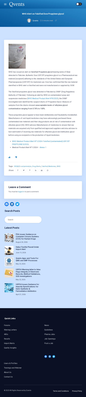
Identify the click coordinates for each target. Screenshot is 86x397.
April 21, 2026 (21, 294)
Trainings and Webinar (13, 368)
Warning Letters (10, 330)
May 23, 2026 (20, 264)
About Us (7, 372)
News (46, 325)
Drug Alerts (36, 166)
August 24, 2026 (22, 242)
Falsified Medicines (49, 166)
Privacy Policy (77, 391)
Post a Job (48, 343)
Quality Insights (10, 348)
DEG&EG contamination (22, 166)
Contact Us (8, 377)
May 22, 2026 (20, 279)
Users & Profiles (10, 363)
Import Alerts (9, 343)
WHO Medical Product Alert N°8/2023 (43, 98)
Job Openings (50, 339)
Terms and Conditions (61, 391)
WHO (58, 166)
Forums (7, 325)
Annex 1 (43, 147)
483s (6, 334)
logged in (21, 192)
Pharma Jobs (49, 334)
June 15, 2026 (21, 252)
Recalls (7, 339)
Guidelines (48, 330)
